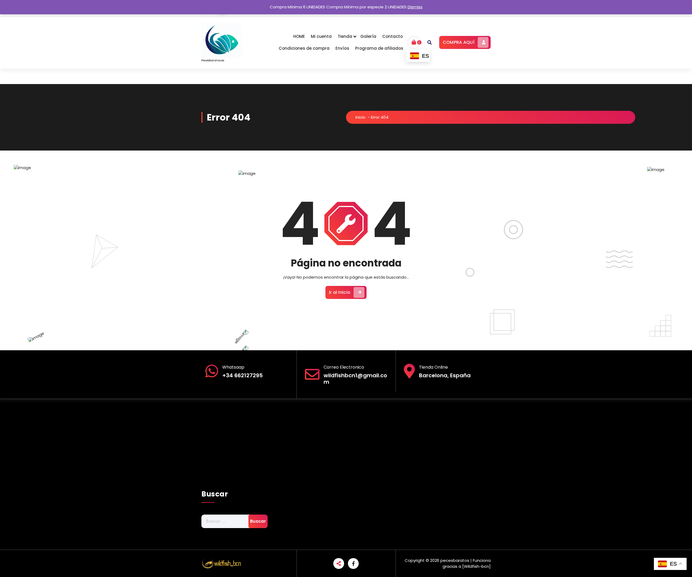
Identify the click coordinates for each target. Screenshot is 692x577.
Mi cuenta (321, 36)
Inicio (360, 117)
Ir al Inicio (340, 292)
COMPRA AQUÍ (458, 42)
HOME (299, 36)
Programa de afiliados (379, 48)
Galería (368, 36)
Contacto (392, 36)
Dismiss (415, 7)
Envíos (342, 48)
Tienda (345, 36)
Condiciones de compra (304, 48)
